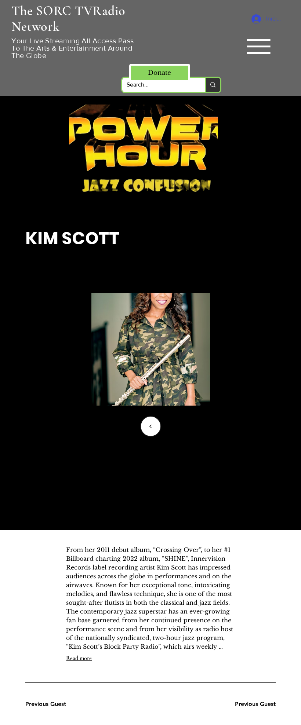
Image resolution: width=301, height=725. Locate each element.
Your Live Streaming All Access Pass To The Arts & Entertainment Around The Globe (72, 48)
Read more (79, 658)
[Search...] (212, 85)
